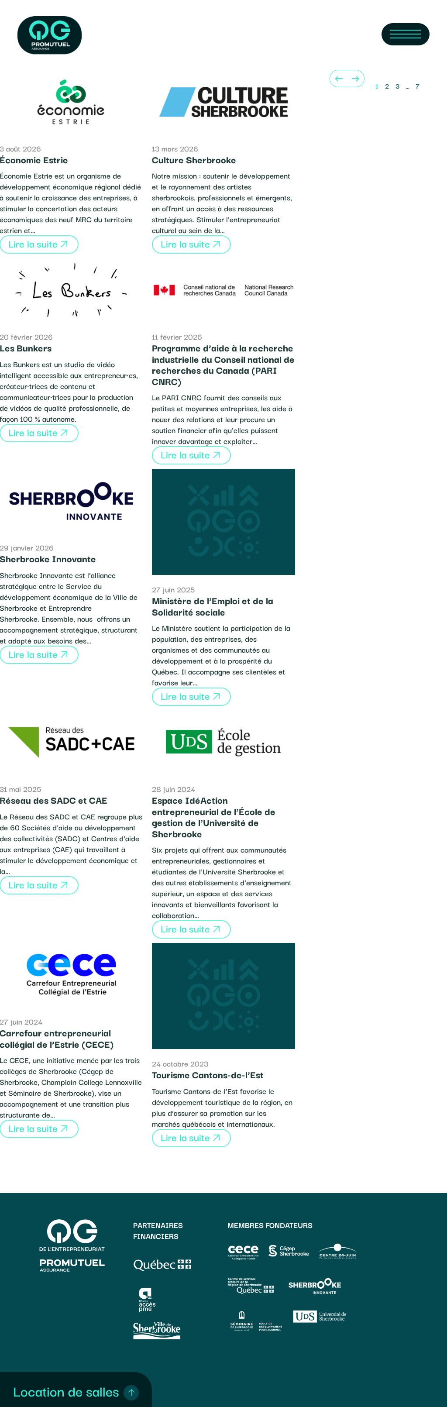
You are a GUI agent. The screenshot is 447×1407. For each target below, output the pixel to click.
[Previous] (338, 78)
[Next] (355, 78)
